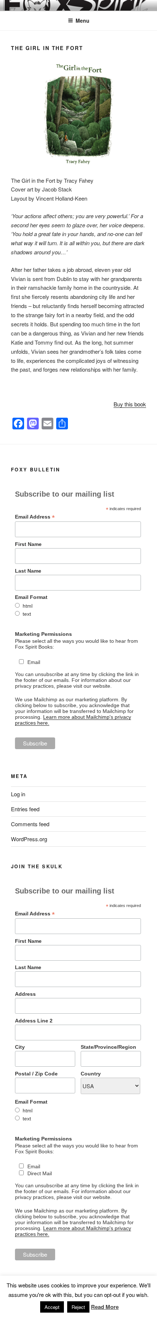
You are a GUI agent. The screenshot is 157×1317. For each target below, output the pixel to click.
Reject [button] (78, 1306)
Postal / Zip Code (36, 1074)
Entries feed (25, 809)
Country (91, 1074)
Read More (105, 1307)
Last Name (28, 571)
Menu (82, 20)
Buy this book (130, 404)
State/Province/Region (108, 1047)
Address (25, 994)
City (20, 1047)
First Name (28, 544)
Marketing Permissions (43, 634)
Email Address (35, 516)
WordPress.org (29, 839)
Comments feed (30, 824)
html (27, 606)
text (27, 614)
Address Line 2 (34, 1021)
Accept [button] (52, 1306)
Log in (18, 794)
